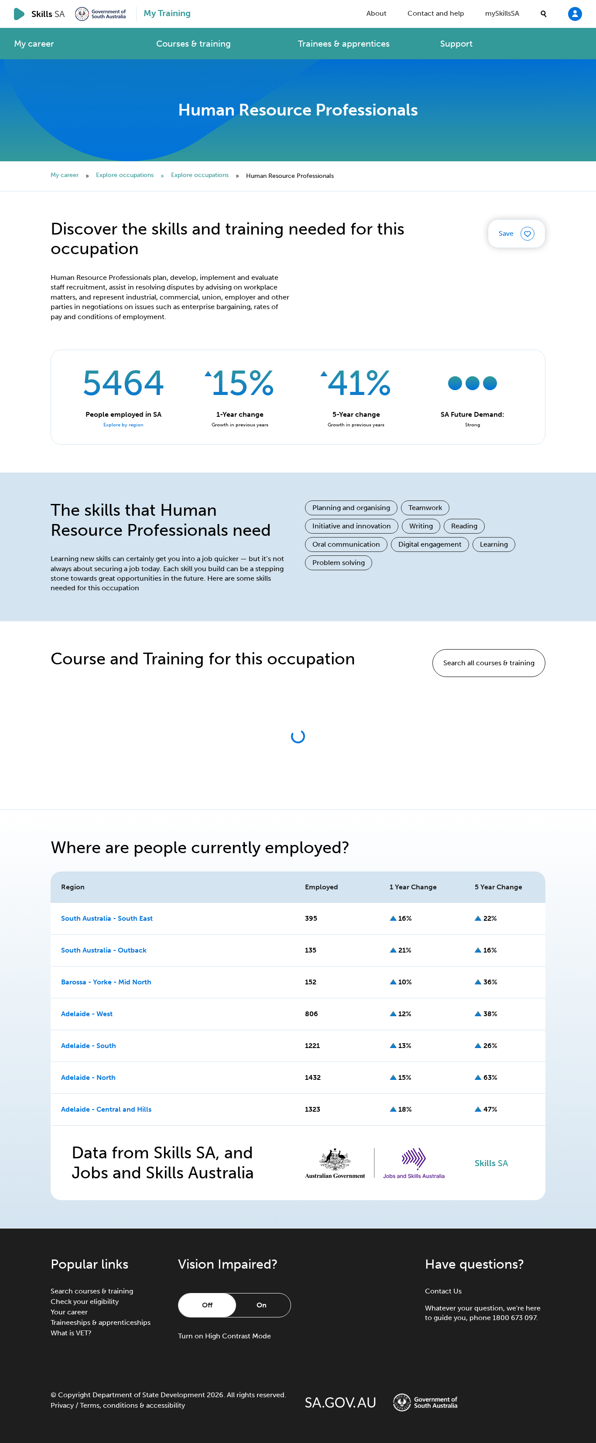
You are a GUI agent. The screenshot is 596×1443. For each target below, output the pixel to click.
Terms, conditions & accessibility (132, 1405)
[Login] (575, 13)
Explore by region (123, 425)
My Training (167, 13)
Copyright (74, 1395)
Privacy (62, 1405)
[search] (543, 13)
